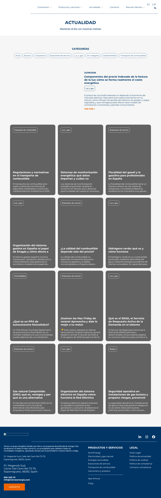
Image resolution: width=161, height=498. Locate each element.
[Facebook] (154, 437)
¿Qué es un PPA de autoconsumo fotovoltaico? (31, 323)
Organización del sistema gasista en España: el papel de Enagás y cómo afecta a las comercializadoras (31, 250)
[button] (44, 7)
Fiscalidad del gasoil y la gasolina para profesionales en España (126, 175)
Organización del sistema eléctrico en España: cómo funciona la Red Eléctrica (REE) (78, 396)
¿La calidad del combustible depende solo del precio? (79, 250)
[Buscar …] (155, 8)
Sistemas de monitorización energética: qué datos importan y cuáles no (79, 175)
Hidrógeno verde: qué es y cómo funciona (126, 250)
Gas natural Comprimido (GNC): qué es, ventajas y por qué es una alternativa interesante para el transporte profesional (32, 397)
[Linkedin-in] (140, 437)
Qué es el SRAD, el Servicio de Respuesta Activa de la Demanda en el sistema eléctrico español (126, 323)
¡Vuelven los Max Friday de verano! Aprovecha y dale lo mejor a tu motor (79, 321)
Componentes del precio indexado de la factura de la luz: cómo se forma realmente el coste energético (116, 79)
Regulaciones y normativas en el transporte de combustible (31, 175)
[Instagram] (147, 437)
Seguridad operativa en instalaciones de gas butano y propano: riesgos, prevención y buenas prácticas (128, 396)
